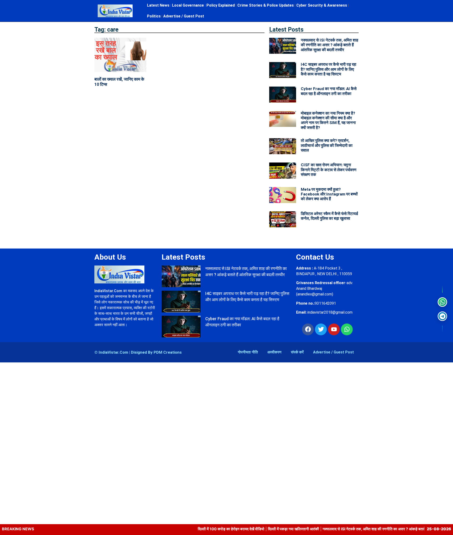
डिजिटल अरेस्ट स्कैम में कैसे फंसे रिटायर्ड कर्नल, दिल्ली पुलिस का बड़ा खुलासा (329, 216)
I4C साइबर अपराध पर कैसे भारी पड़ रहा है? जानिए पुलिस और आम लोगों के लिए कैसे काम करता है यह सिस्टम (328, 69)
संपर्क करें (297, 352)
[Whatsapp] (347, 329)
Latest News (158, 5)
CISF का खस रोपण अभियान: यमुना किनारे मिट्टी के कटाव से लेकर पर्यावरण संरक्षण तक (328, 169)
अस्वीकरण (274, 352)
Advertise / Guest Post (183, 16)
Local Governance (188, 5)
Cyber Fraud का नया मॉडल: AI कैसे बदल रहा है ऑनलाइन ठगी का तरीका (329, 91)
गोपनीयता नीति (248, 352)
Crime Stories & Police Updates (265, 5)
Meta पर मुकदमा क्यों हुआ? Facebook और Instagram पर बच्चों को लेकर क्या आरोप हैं (329, 194)
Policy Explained (220, 5)
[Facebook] (308, 329)
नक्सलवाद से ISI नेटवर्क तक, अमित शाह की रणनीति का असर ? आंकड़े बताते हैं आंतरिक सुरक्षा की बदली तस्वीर (329, 45)
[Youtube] (334, 329)
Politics (154, 16)
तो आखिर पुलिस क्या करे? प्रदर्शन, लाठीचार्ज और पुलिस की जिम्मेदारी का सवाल (326, 145)
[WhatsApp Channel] (442, 302)
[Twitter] (321, 329)
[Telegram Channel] (442, 316)
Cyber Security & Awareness (321, 5)
